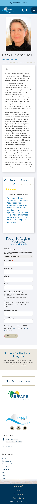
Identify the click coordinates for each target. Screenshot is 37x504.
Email (6, 284)
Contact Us (5, 470)
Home (4, 458)
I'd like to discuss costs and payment (16, 304)
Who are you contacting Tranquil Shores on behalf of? (18, 252)
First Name (8, 260)
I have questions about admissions (16, 297)
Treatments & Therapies (9, 464)
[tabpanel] (18, 120)
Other (7, 306)
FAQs (3, 478)
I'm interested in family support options (17, 302)
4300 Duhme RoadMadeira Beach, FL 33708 (14, 441)
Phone (7, 276)
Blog (3, 473)
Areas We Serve (7, 467)
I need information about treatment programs (16, 295)
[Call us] (23, 10)
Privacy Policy (16, 328)
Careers (4, 475)
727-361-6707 (10, 446)
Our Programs (6, 461)
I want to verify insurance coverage (16, 300)
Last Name (8, 268)
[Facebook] (18, 428)
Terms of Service (18, 498)
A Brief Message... (10, 318)
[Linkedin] (25, 428)
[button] (34, 10)
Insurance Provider (10, 310)
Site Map (18, 490)
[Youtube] (12, 428)
